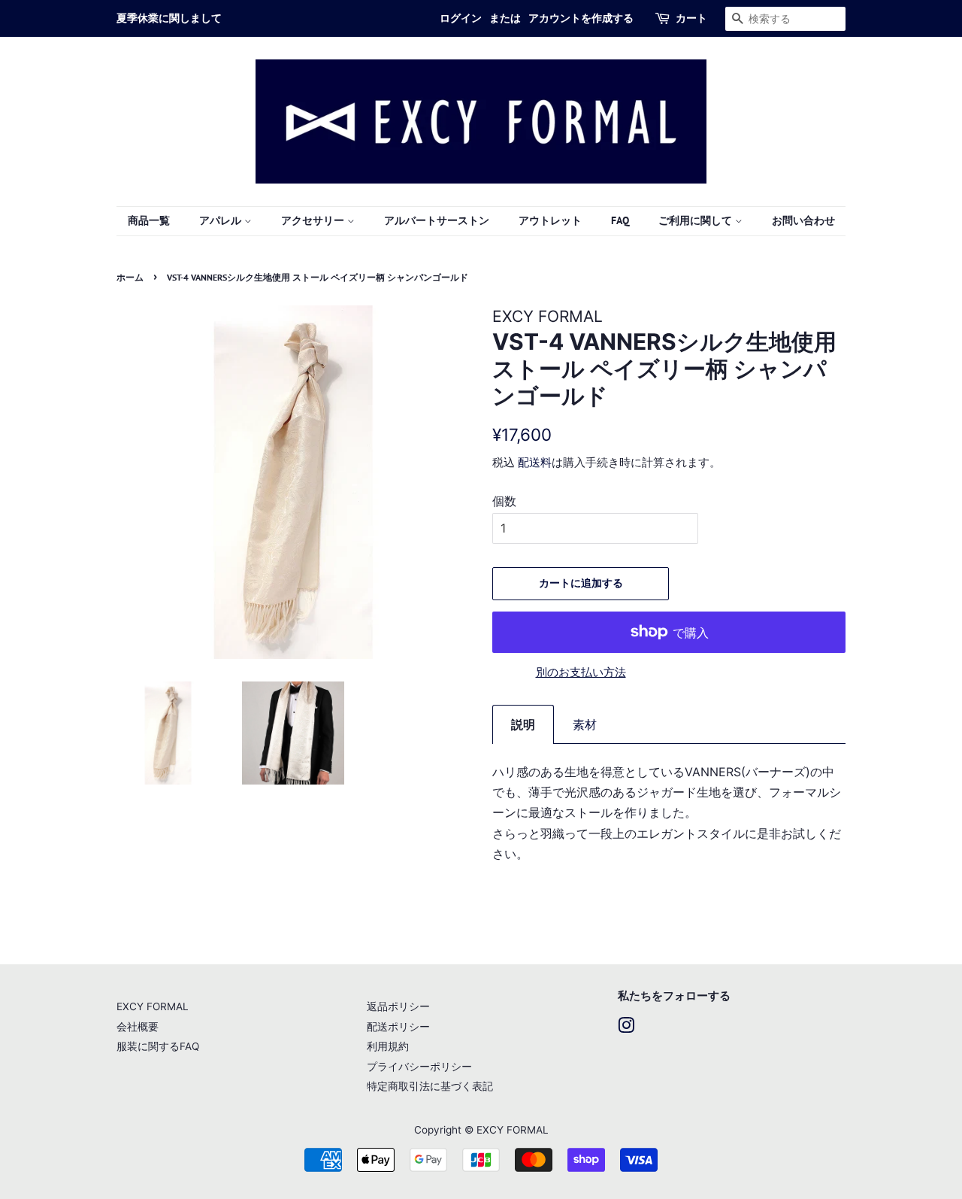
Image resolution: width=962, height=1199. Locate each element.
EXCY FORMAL (152, 1006)
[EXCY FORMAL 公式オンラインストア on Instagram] (626, 1028)
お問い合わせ (803, 220)
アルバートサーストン (436, 220)
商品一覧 (149, 220)
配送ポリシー (398, 1027)
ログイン (461, 18)
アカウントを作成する (581, 18)
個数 (504, 500)
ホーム (130, 277)
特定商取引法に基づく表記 (430, 1086)
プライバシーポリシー (419, 1067)
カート (691, 18)
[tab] (523, 724)
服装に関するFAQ (157, 1046)
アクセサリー (314, 220)
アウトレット (550, 220)
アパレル (221, 220)
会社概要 (137, 1027)
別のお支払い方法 (581, 672)
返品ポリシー (398, 1006)
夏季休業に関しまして (169, 18)
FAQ (620, 220)
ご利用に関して (696, 220)
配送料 (535, 462)
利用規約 (388, 1046)
